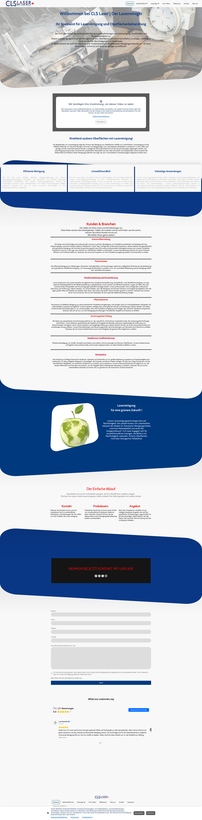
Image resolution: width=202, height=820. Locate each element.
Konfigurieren (87, 817)
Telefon (53, 628)
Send (101, 683)
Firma (53, 620)
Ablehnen (150, 813)
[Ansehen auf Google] (55, 722)
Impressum (75, 817)
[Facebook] (96, 576)
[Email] (106, 576)
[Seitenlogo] (18, 3)
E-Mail (53, 637)
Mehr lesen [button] (62, 737)
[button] (50, 729)
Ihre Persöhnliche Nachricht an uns (63, 646)
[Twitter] (102, 576)
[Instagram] (99, 576)
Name (53, 611)
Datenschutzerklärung (101, 116)
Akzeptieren (101, 122)
